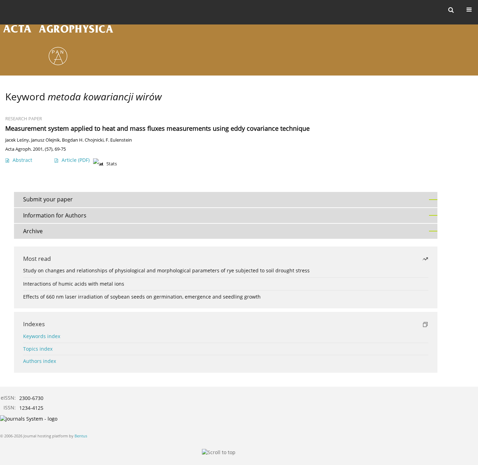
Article (76, 160)
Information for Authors (54, 215)
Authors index (39, 361)
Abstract (22, 160)
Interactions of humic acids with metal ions (73, 283)
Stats (111, 164)
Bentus (81, 435)
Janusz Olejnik (45, 140)
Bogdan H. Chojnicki (83, 140)
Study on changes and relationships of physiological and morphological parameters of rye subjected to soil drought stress (166, 270)
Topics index (37, 348)
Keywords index (41, 336)
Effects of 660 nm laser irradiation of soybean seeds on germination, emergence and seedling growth (142, 296)
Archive (33, 231)
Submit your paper (48, 199)
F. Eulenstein (119, 140)
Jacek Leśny (17, 140)
